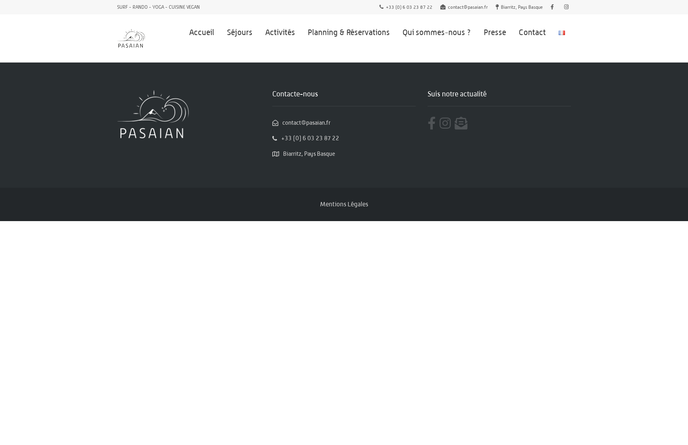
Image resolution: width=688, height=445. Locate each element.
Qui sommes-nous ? (437, 32)
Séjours (239, 32)
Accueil (201, 32)
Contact (532, 32)
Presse (495, 32)
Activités (280, 32)
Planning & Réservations (349, 32)
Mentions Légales (344, 204)
